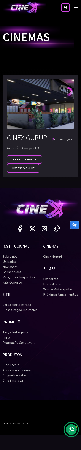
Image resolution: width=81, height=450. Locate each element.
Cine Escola (11, 365)
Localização (63, 139)
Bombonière (12, 272)
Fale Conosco (12, 282)
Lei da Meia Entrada (17, 304)
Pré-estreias (52, 284)
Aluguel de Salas (14, 375)
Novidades (10, 267)
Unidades (9, 261)
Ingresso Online (23, 168)
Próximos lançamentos (60, 294)
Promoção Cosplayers (19, 342)
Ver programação (24, 159)
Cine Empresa (13, 380)
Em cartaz (50, 279)
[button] (65, 7)
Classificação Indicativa (20, 310)
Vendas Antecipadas (57, 289)
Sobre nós (10, 256)
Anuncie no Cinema (17, 370)
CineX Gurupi (52, 256)
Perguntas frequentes (19, 277)
